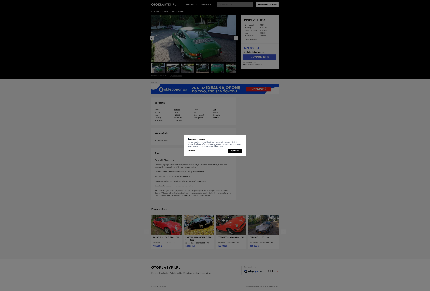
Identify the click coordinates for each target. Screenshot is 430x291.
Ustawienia (191, 150)
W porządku (235, 150)
